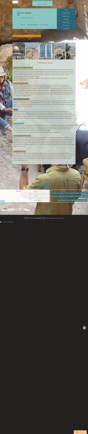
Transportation (66, 13)
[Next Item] (84, 327)
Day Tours (66, 19)
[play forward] (74, 51)
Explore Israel (66, 16)
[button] (18, 51)
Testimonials (66, 28)
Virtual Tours (66, 25)
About (66, 10)
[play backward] (14, 51)
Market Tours (66, 22)
